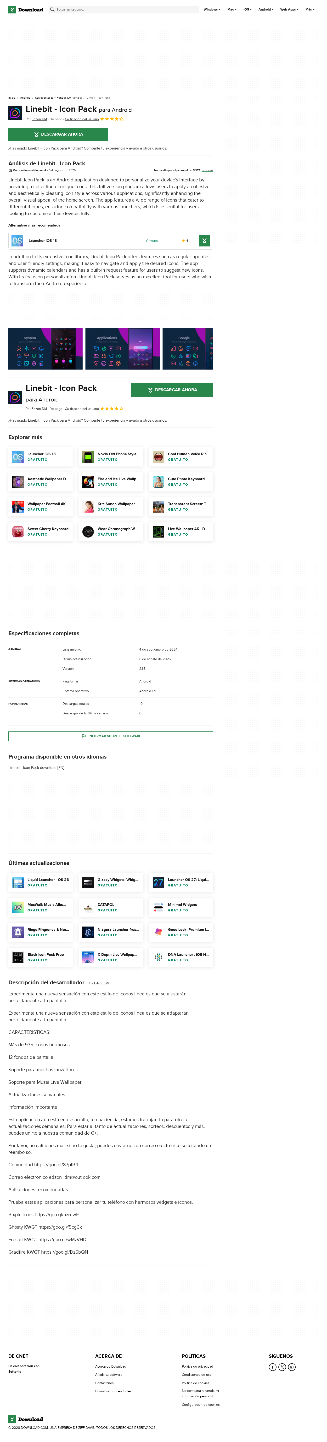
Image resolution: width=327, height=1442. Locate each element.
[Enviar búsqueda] (52, 9)
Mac (230, 9)
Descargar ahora (62, 134)
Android (265, 9)
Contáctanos (104, 1383)
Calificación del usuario (82, 119)
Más (308, 9)
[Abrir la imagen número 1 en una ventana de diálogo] (122, 349)
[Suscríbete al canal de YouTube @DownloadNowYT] (292, 1367)
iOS (246, 9)
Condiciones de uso (197, 1375)
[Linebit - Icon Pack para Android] (15, 113)
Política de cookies (195, 1383)
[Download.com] (25, 9)
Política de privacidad (197, 1366)
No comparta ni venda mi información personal (200, 1393)
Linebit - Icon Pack (79, 109)
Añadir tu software (108, 1375)
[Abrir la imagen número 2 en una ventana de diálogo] (200, 349)
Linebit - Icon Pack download (32, 767)
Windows (211, 9)
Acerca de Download (110, 1366)
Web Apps (288, 9)
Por (36, 119)
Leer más (207, 170)
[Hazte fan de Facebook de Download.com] (272, 1367)
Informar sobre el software (115, 736)
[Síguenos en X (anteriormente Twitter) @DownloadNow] (282, 1367)
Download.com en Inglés (113, 1391)
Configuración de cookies (201, 1404)
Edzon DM (101, 983)
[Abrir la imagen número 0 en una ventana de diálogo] (45, 349)
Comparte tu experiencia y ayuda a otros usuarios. (125, 148)
